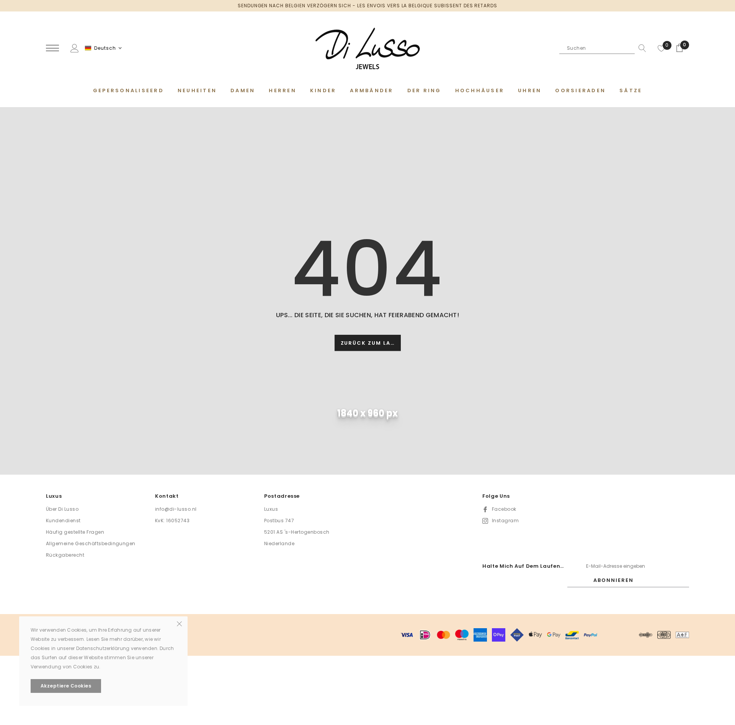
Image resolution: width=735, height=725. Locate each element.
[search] (640, 48)
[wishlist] (661, 48)
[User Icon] (74, 47)
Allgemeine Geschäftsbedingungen (91, 543)
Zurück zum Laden (371, 343)
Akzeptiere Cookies (66, 686)
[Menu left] (52, 48)
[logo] (367, 48)
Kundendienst (63, 520)
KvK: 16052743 (172, 520)
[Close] (179, 623)
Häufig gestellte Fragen (75, 532)
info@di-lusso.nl (176, 509)
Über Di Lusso (62, 509)
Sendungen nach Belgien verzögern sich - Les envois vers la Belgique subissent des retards (367, 5)
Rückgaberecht (65, 555)
